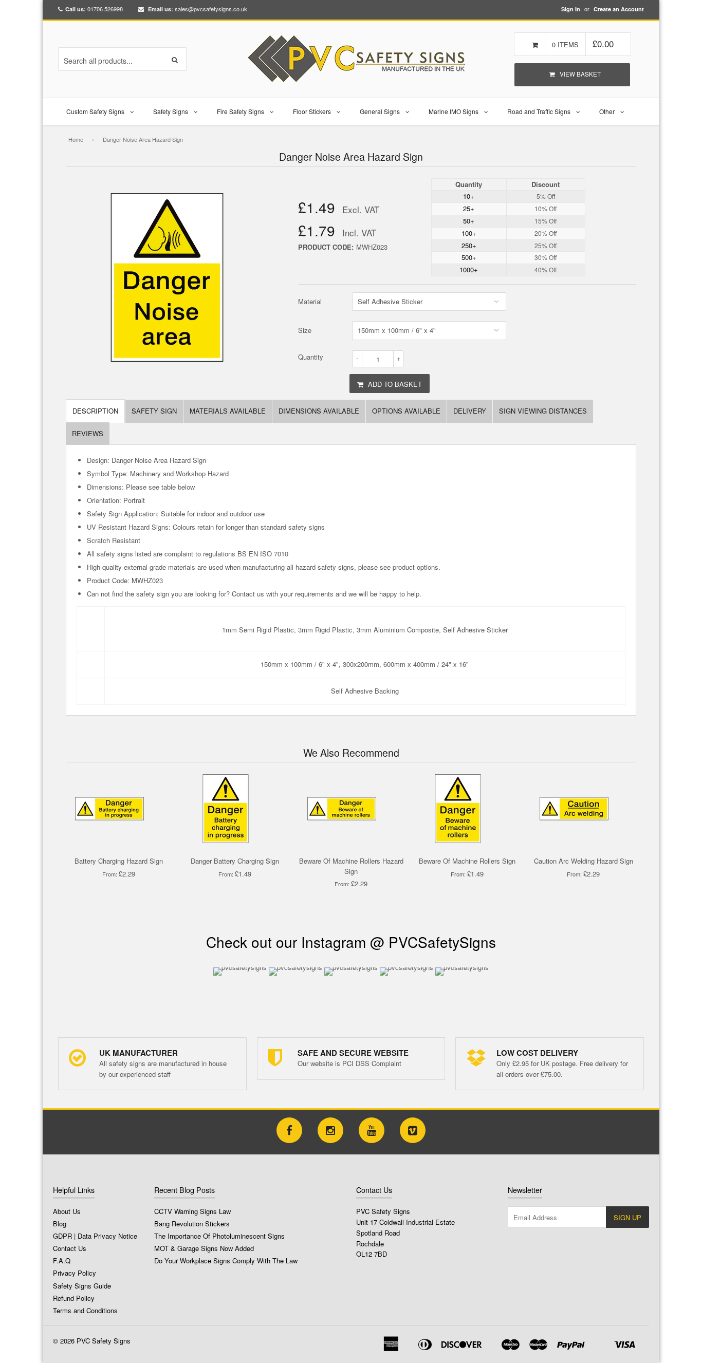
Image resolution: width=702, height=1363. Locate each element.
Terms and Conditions (85, 1310)
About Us (67, 1211)
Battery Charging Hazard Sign (119, 861)
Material (310, 301)
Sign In (570, 9)
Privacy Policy (74, 1273)
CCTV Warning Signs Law (192, 1211)
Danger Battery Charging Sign (235, 861)
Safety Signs (170, 111)
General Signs (380, 111)
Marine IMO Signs (453, 111)
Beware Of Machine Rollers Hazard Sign (351, 866)
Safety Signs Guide (82, 1286)
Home (75, 139)
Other (607, 111)
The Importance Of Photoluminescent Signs (219, 1236)
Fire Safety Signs (240, 111)
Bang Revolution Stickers (192, 1223)
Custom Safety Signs (95, 111)
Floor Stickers (312, 111)
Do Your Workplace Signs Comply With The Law (226, 1260)
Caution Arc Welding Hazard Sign (583, 861)
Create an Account (619, 9)
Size (304, 330)
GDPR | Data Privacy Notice (95, 1236)
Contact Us (69, 1248)
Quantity (310, 357)
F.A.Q (61, 1260)
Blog (59, 1223)
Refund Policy (74, 1298)
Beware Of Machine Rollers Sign (467, 861)
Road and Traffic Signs (538, 111)
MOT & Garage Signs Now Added (204, 1248)
